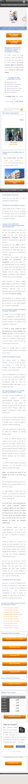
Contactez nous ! (13, 763)
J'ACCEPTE (9, 746)
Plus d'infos (21, 742)
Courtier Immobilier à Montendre (11, 612)
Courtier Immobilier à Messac (11, 610)
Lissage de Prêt (14, 672)
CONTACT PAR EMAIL (14, 35)
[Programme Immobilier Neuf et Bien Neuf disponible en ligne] (14, 178)
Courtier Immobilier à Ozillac (10, 623)
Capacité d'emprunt (14, 683)
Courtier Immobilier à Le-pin (10, 625)
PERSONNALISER (20, 746)
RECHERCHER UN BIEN (14, 182)
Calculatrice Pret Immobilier (14, 639)
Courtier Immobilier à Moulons (11, 618)
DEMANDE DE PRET (14, 716)
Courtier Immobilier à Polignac (11, 627)
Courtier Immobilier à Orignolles (11, 621)
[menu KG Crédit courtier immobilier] (23, 3)
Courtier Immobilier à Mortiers (11, 616)
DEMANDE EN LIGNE (15, 42)
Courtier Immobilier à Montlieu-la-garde (13, 614)
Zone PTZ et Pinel (14, 663)
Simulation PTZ (14, 655)
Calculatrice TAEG (14, 647)
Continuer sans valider (16, 751)
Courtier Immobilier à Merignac (11, 607)
